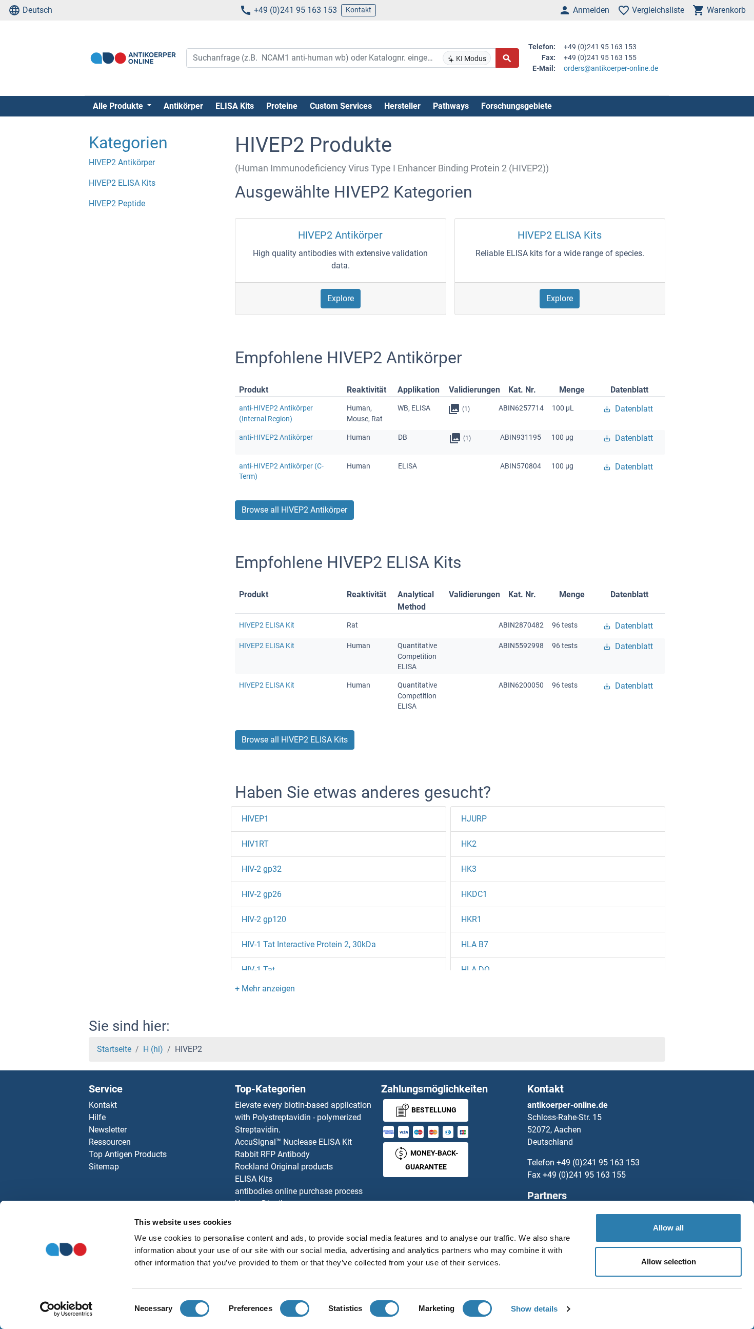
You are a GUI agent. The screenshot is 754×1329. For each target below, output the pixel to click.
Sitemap (104, 1166)
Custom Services (341, 106)
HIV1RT (255, 844)
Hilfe (97, 1117)
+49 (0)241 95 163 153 (295, 10)
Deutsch (37, 10)
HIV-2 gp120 (264, 919)
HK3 (469, 869)
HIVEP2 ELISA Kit (266, 625)
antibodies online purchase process (299, 1191)
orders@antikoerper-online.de (611, 68)
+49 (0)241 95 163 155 (584, 1175)
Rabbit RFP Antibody (272, 1154)
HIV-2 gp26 (262, 894)
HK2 (469, 844)
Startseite (114, 1049)
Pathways (451, 106)
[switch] (294, 1308)
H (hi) (153, 1049)
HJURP (474, 819)
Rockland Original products (284, 1166)
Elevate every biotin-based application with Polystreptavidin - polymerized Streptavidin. (303, 1117)
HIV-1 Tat (258, 969)
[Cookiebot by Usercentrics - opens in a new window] (66, 1309)
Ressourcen (110, 1142)
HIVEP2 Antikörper (340, 235)
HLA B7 (474, 944)
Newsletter (108, 1130)
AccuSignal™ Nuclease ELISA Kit (293, 1142)
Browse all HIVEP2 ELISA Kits (295, 740)
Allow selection (668, 1261)
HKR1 (471, 919)
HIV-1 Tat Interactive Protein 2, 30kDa (309, 944)
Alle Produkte (119, 106)
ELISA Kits (234, 106)
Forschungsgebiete (516, 106)
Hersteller (402, 106)
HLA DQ (475, 969)
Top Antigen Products (128, 1154)
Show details (534, 1308)
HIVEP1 (255, 819)
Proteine (281, 106)
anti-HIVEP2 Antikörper (276, 437)
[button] (265, 988)
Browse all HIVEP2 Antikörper (294, 510)
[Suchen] (507, 58)
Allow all (668, 1227)
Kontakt (358, 10)
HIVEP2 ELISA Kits (560, 235)
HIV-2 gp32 (262, 869)
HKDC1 (474, 894)
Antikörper (183, 106)
